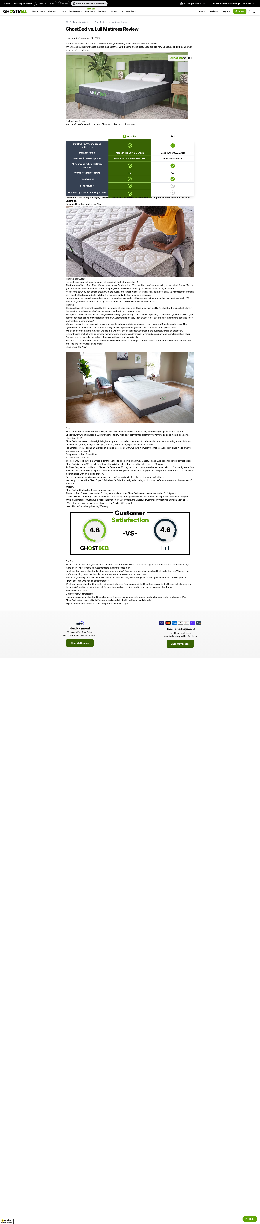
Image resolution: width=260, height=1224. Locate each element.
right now (98, 473)
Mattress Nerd (122, 584)
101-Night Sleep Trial (195, 3)
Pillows (114, 11)
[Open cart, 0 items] (253, 11)
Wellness (52, 11)
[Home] (67, 22)
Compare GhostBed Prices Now (81, 454)
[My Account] (249, 11)
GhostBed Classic (78, 493)
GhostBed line (87, 603)
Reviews (214, 11)
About (202, 11)
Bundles (90, 10)
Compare (225, 11)
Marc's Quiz (115, 480)
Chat (65, 3)
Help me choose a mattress (91, 3)
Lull (173, 136)
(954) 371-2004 (47, 3)
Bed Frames (74, 11)
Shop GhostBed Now (76, 347)
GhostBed (132, 136)
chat (109, 477)
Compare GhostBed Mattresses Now (84, 204)
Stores (241, 11)
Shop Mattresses (80, 643)
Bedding (102, 11)
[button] (7, 1221)
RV (62, 11)
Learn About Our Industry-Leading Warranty (87, 506)
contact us (82, 477)
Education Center (81, 22)
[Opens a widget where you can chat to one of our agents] (249, 1219)
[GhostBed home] (15, 11)
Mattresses (37, 11)
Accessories (128, 11)
